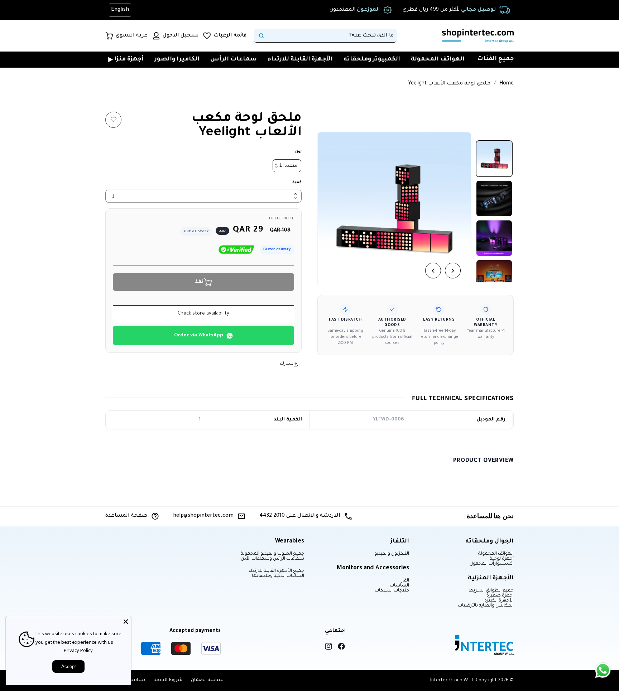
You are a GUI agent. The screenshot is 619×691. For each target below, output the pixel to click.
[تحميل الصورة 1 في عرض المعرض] (494, 159)
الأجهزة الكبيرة (499, 600)
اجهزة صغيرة (500, 595)
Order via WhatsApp (198, 335)
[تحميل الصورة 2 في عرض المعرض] (494, 198)
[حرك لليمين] (453, 270)
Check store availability (203, 313)
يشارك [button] (286, 363)
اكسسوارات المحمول (492, 563)
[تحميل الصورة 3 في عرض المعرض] (494, 238)
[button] (283, 59)
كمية (297, 182)
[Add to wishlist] (113, 120)
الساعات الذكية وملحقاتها (278, 576)
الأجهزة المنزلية (491, 578)
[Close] (125, 621)
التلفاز (399, 541)
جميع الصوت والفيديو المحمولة (272, 553)
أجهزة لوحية (502, 558)
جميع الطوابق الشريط (491, 590)
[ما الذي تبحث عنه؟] (261, 36)
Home (506, 84)
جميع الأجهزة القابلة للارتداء (276, 571)
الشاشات (399, 585)
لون (298, 152)
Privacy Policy (78, 650)
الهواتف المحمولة (496, 553)
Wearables (289, 541)
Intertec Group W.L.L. (451, 680)
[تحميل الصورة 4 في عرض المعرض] (494, 278)
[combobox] (325, 36)
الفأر (405, 580)
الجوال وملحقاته (489, 541)
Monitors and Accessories (373, 568)
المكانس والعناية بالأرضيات (486, 605)
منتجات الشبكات (392, 590)
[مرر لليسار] (433, 270)
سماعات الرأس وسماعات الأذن (272, 558)
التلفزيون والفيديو (391, 553)
